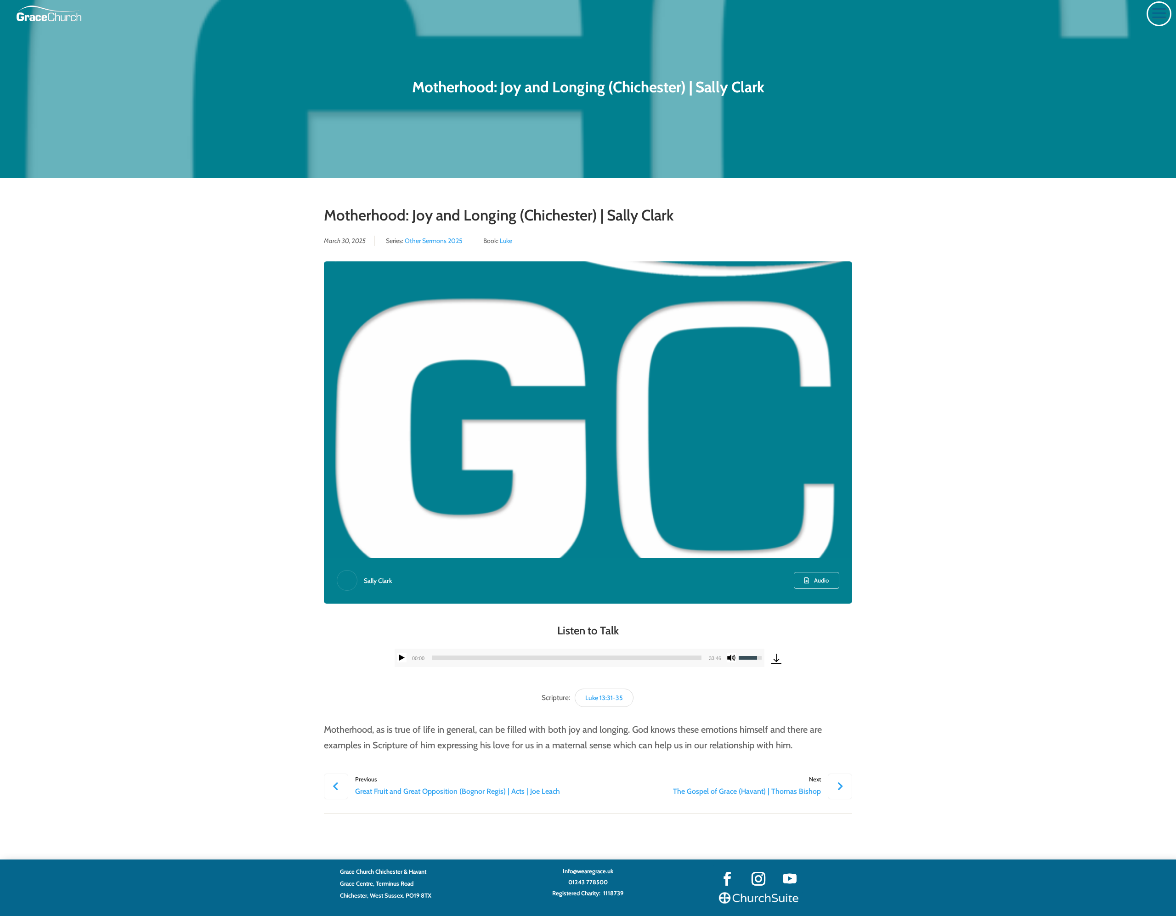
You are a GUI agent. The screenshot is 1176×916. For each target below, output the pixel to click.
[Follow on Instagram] (758, 879)
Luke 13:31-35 (604, 698)
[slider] (566, 658)
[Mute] (731, 657)
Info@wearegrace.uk (588, 871)
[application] (579, 658)
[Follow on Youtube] (789, 879)
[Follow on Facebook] (727, 879)
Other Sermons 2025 (434, 241)
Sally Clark (378, 581)
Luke (506, 241)
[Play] (402, 657)
